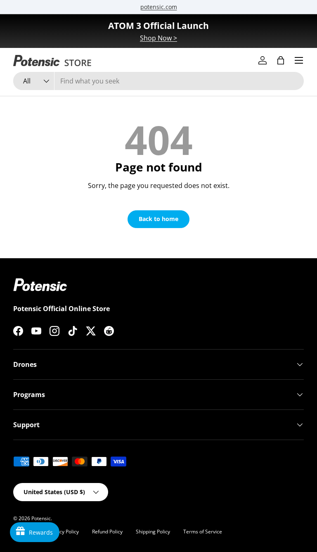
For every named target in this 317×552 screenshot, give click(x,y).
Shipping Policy (153, 531)
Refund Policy (107, 531)
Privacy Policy (63, 531)
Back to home (158, 219)
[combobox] (158, 81)
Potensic (41, 518)
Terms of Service (202, 531)
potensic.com (158, 7)
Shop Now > (158, 38)
